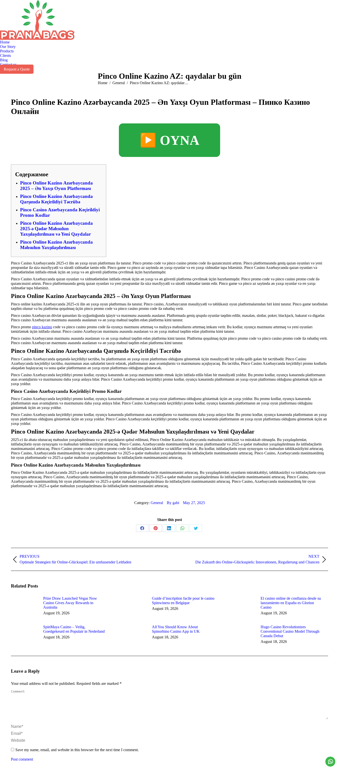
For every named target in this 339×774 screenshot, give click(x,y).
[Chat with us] (330, 762)
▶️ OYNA (169, 140)
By (173, 503)
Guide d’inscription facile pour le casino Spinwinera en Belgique (183, 600)
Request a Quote (17, 69)
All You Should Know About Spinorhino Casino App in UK (176, 629)
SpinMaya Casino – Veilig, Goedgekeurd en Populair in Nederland (74, 629)
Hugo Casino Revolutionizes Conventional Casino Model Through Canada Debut (290, 631)
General (157, 503)
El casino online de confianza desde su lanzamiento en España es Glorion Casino (291, 602)
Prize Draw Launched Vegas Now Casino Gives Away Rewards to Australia (70, 602)
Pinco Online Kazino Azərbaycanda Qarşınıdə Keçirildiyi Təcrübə (56, 199)
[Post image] (24, 607)
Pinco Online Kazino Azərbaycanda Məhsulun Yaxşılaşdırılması (56, 244)
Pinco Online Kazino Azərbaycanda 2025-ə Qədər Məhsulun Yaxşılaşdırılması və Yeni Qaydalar (56, 229)
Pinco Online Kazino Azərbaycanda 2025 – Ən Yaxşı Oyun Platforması (56, 185)
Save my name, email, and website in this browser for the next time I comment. (77, 750)
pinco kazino (42, 327)
